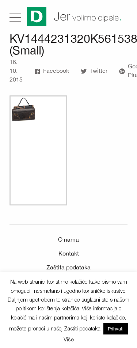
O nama (68, 239)
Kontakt (68, 253)
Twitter (98, 70)
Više (69, 339)
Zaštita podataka (68, 267)
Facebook (56, 70)
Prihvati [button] (115, 329)
